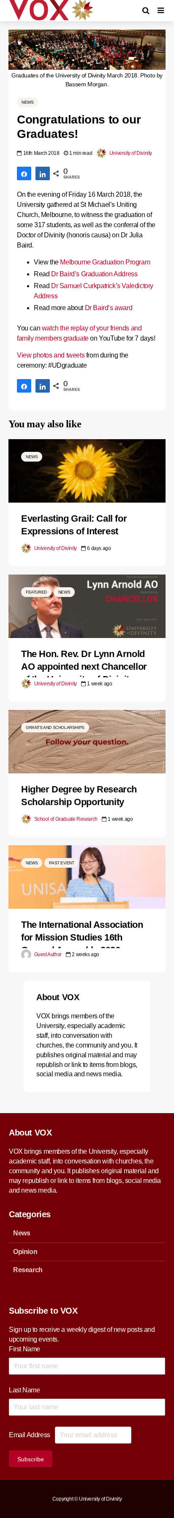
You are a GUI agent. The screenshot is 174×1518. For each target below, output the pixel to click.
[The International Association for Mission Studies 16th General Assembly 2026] (87, 876)
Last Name (24, 1390)
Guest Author (47, 954)
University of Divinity (130, 153)
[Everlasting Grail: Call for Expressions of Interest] (87, 470)
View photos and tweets (50, 355)
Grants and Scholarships (55, 727)
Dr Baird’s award (109, 307)
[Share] (24, 173)
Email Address (29, 1434)
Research (28, 1269)
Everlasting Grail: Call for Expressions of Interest (74, 524)
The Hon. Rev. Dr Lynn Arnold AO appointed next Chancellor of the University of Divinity (84, 667)
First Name (24, 1349)
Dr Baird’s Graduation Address (94, 274)
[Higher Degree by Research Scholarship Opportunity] (87, 741)
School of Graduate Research (65, 819)
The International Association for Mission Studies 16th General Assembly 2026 (82, 937)
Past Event (61, 863)
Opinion (25, 1251)
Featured (36, 592)
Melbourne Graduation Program (105, 262)
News (27, 102)
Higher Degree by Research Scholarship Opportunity (79, 795)
